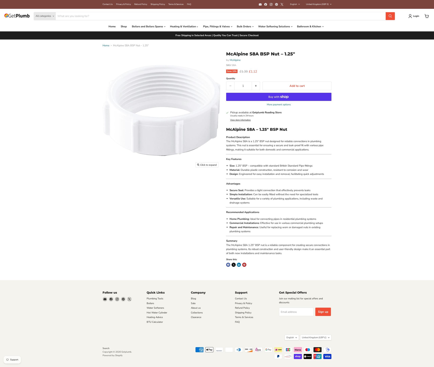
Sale (193, 303)
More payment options (279, 104)
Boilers (150, 303)
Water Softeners (155, 308)
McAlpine (235, 60)
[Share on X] (234, 265)
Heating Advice (155, 317)
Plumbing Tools (155, 298)
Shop (124, 26)
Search (106, 348)
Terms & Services (176, 4)
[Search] (390, 16)
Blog (193, 298)
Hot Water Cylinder (157, 312)
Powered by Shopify (113, 355)
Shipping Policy (158, 4)
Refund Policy (140, 4)
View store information (240, 120)
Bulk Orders (244, 26)
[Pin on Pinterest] (244, 265)
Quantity (230, 78)
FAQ (189, 4)
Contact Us (108, 4)
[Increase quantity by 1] (256, 86)
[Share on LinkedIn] (239, 265)
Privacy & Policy (123, 4)
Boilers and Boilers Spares (148, 26)
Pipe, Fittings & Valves (216, 26)
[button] (414, 16)
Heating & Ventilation (183, 26)
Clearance (196, 317)
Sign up (323, 312)
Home (112, 26)
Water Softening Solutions (274, 26)
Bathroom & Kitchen (309, 26)
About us (196, 308)
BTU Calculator (155, 322)
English (293, 4)
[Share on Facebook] (228, 265)
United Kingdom (317, 4)
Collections (197, 312)
